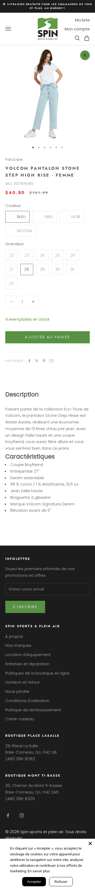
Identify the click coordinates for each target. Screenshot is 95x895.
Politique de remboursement (33, 710)
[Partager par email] (51, 361)
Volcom (14, 159)
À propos (14, 636)
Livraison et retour (22, 682)
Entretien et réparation (27, 664)
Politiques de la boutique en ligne (37, 673)
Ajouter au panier (47, 337)
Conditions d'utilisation (27, 700)
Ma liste (82, 20)
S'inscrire (25, 607)
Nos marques (18, 645)
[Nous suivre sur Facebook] (8, 815)
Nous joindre (17, 691)
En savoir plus (39, 871)
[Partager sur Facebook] (29, 361)
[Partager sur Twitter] (37, 361)
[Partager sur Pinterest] (44, 361)
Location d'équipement (28, 654)
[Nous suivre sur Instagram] (21, 815)
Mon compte (77, 29)
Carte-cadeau (19, 719)
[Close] (90, 843)
